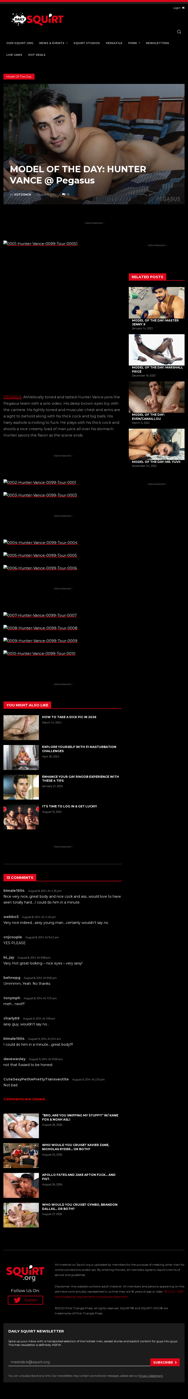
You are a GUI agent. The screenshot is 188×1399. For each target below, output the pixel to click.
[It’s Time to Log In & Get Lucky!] (21, 816)
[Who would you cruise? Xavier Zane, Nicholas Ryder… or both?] (21, 1155)
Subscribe (163, 1362)
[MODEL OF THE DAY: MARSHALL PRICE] (157, 350)
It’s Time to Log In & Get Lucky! (69, 806)
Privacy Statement (151, 1375)
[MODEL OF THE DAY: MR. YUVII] (157, 444)
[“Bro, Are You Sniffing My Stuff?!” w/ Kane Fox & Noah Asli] (21, 1125)
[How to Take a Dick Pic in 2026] (21, 727)
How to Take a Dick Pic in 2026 (69, 717)
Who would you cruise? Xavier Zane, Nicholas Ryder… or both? (75, 1147)
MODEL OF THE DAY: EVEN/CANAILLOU (148, 417)
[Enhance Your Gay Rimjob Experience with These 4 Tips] (21, 787)
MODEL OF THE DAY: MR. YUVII (156, 462)
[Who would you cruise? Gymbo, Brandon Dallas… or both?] (21, 1215)
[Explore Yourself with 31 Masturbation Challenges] (21, 757)
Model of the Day (19, 76)
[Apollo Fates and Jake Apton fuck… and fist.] (21, 1185)
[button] (179, 31)
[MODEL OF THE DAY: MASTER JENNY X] (157, 302)
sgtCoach (22, 194)
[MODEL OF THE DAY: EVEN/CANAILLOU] (157, 397)
